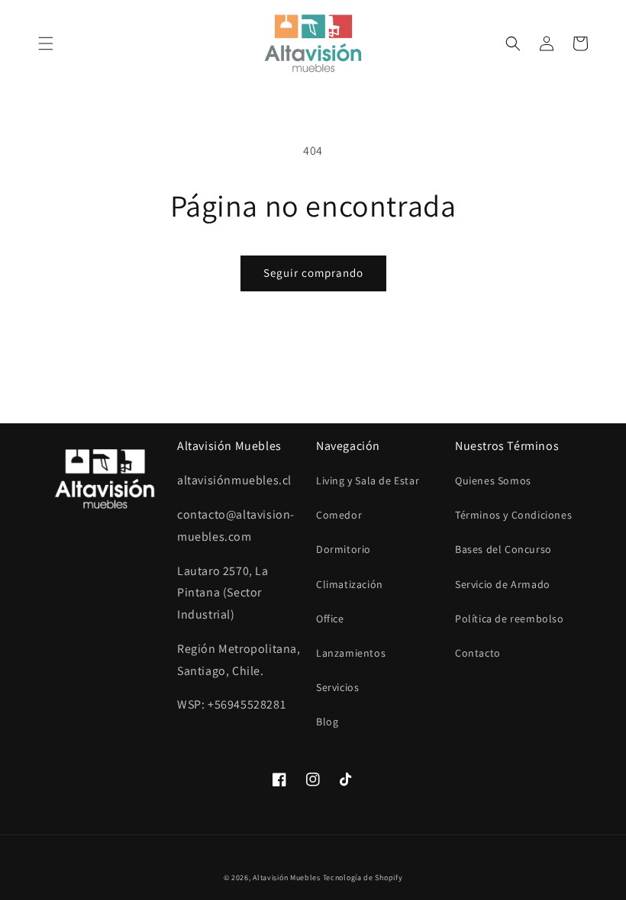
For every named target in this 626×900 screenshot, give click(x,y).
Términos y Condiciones (513, 515)
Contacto (478, 653)
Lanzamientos (351, 653)
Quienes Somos (493, 480)
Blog (327, 721)
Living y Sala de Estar (367, 480)
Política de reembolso (509, 618)
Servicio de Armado (502, 584)
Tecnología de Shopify (363, 877)
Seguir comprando (313, 272)
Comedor (339, 515)
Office (330, 618)
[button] (46, 43)
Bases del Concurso (503, 549)
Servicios (337, 687)
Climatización (349, 584)
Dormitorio (343, 549)
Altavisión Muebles (287, 877)
